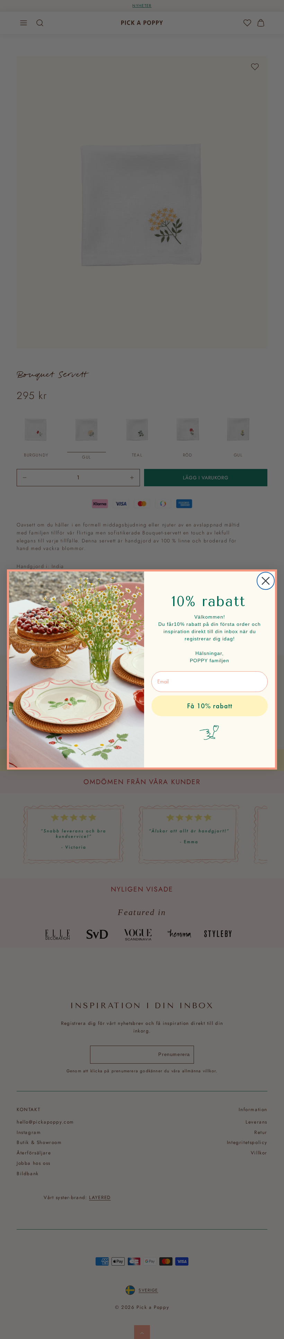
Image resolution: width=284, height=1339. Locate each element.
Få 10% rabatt (209, 705)
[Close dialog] (265, 580)
